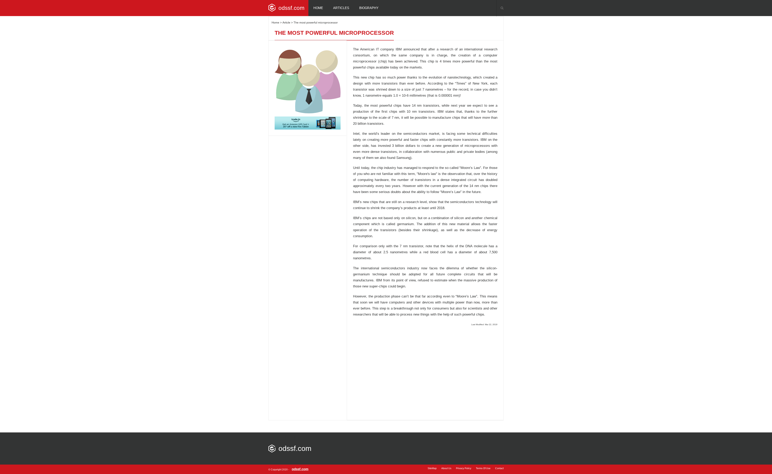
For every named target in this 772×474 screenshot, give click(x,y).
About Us (446, 468)
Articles (341, 8)
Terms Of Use (483, 468)
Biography (369, 8)
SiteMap (432, 468)
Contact (499, 468)
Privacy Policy (463, 468)
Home (318, 8)
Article (286, 22)
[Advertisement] (425, 371)
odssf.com (291, 8)
